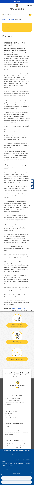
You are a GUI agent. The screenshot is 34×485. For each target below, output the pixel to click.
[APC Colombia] (17, 7)
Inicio (3, 19)
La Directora (10, 19)
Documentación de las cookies (7, 469)
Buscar (30, 14)
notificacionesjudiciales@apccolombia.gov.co (17, 444)
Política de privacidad (5, 467)
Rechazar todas (16, 477)
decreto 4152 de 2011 (18, 308)
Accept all (17, 482)
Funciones (6, 27)
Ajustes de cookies (16, 473)
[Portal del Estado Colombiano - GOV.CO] (17, 1)
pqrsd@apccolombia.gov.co (12, 427)
